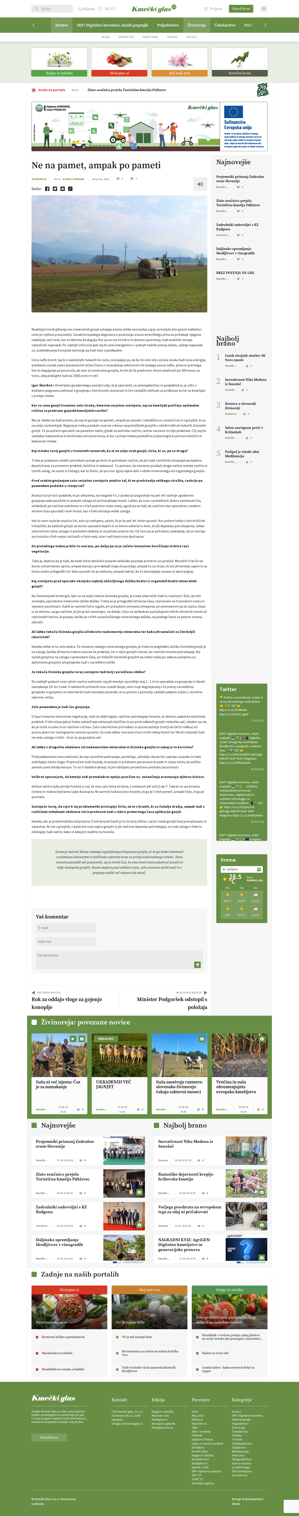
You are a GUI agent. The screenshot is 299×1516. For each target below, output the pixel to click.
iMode (236, 1504)
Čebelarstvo (225, 25)
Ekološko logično (203, 1483)
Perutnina (150, 37)
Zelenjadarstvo (242, 1443)
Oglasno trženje (202, 1439)
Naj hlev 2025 (200, 1467)
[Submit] (197, 965)
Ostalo (191, 37)
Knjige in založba (163, 1412)
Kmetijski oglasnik (163, 1424)
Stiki (194, 1428)
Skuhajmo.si (159, 1419)
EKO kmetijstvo (242, 1471)
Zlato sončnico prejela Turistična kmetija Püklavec (127, 90)
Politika (237, 1435)
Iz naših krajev (241, 1467)
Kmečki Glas (200, 1451)
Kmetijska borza (162, 1428)
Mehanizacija (240, 1451)
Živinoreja (197, 25)
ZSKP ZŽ (197, 1479)
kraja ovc (106, 1039)
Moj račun (198, 1416)
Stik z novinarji (201, 1431)
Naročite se (241, 8)
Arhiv (195, 1412)
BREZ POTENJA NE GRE (235, 272)
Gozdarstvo (240, 1475)
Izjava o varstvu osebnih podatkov (207, 1445)
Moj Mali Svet (200, 1459)
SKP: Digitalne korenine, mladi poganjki (112, 25)
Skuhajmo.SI (200, 1463)
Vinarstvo (126, 37)
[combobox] (242, 869)
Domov (61, 25)
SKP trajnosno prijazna (206, 1471)
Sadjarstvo (239, 1447)
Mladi (106, 37)
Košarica (197, 1419)
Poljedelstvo (168, 25)
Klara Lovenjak (73, 179)
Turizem (237, 1439)
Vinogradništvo (242, 1459)
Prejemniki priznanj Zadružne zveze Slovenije (240, 178)
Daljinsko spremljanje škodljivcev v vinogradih (235, 250)
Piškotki (197, 1435)
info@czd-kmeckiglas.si (127, 1424)
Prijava (216, 8)
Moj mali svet (160, 1416)
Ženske (172, 37)
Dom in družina (241, 1463)
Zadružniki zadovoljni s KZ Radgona (237, 226)
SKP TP (196, 1475)
